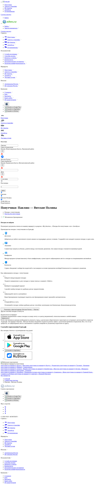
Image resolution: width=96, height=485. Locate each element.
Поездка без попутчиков (12, 214)
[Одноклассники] (5, 409)
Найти (3, 190)
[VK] (5, 407)
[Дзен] (5, 413)
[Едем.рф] (6, 1)
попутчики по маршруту (15, 365)
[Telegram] (5, 411)
